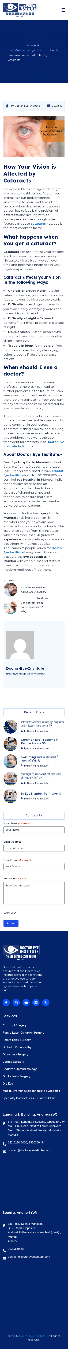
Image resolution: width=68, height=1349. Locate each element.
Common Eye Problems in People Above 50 (39, 741)
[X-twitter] (46, 1002)
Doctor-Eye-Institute (27, 105)
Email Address (12, 841)
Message (15, 878)
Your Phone (17, 860)
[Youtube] (26, 1002)
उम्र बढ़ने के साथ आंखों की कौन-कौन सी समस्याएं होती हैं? (41, 776)
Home (31, 45)
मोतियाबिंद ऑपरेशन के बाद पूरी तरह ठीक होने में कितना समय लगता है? (42, 724)
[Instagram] (16, 1002)
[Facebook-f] (6, 1002)
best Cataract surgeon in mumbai (31, 50)
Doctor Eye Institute (32, 1336)
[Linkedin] (36, 1002)
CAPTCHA (9, 912)
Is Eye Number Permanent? (41, 793)
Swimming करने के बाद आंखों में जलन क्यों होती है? (39, 758)
